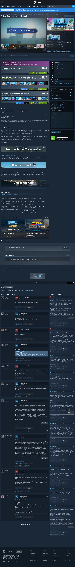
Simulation (49, 51)
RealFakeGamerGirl (9, 400)
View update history (56, 121)
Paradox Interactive (61, 48)
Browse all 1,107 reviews (25, 524)
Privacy (54, 553)
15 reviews (6, 401)
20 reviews (6, 346)
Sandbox (63, 51)
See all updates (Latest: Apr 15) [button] (10, 240)
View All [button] (46, 217)
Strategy (53, 51)
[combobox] (59, 6)
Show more (29, 79)
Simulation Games (9, 14)
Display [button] (44, 282)
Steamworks (32, 558)
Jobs (44, 555)
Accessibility (55, 555)
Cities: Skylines (32, 14)
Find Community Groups (57, 127)
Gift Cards (32, 563)
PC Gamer (3, 112)
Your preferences (70, 269)
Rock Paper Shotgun (5, 122)
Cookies (54, 560)
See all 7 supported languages (57, 98)
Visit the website (55, 112)
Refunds (54, 563)
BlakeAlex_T (7, 365)
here (29, 259)
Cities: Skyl (23, 79)
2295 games (7, 298)
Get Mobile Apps (68, 555)
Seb (5, 313)
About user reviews (62, 269)
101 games (6, 345)
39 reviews (6, 315)
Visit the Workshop (56, 125)
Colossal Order (60, 46)
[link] (34, 73)
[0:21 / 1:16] (23, 31)
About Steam (33, 553)
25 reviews (6, 384)
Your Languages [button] (8, 287)
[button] (3, 6)
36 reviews (6, 497)
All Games (3, 14)
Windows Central (4, 117)
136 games (6, 314)
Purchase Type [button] (13, 282)
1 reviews (6, 437)
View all (68, 255)
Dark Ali (6, 382)
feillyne (6, 297)
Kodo (6, 329)
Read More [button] (44, 422)
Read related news (55, 123)
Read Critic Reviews (62, 139)
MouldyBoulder (8, 435)
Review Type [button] (4, 282)
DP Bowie (7, 495)
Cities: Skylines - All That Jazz (23, 78)
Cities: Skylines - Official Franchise (21, 14)
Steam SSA (32, 555)
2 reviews (6, 368)
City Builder (58, 51)
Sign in (2, 55)
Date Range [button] (30, 282)
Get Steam (67, 553)
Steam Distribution (34, 560)
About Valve (45, 553)
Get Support (67, 558)
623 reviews (7, 299)
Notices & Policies (56, 558)
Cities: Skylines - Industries (15, 79)
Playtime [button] (38, 282)
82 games (6, 366)
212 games (6, 330)
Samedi (6, 470)
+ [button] (72, 51)
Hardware (45, 558)
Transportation (68, 51)
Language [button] (22, 282)
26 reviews (6, 472)
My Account (67, 560)
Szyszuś (6, 344)
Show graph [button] (69, 282)
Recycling (45, 560)
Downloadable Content (40, 14)
